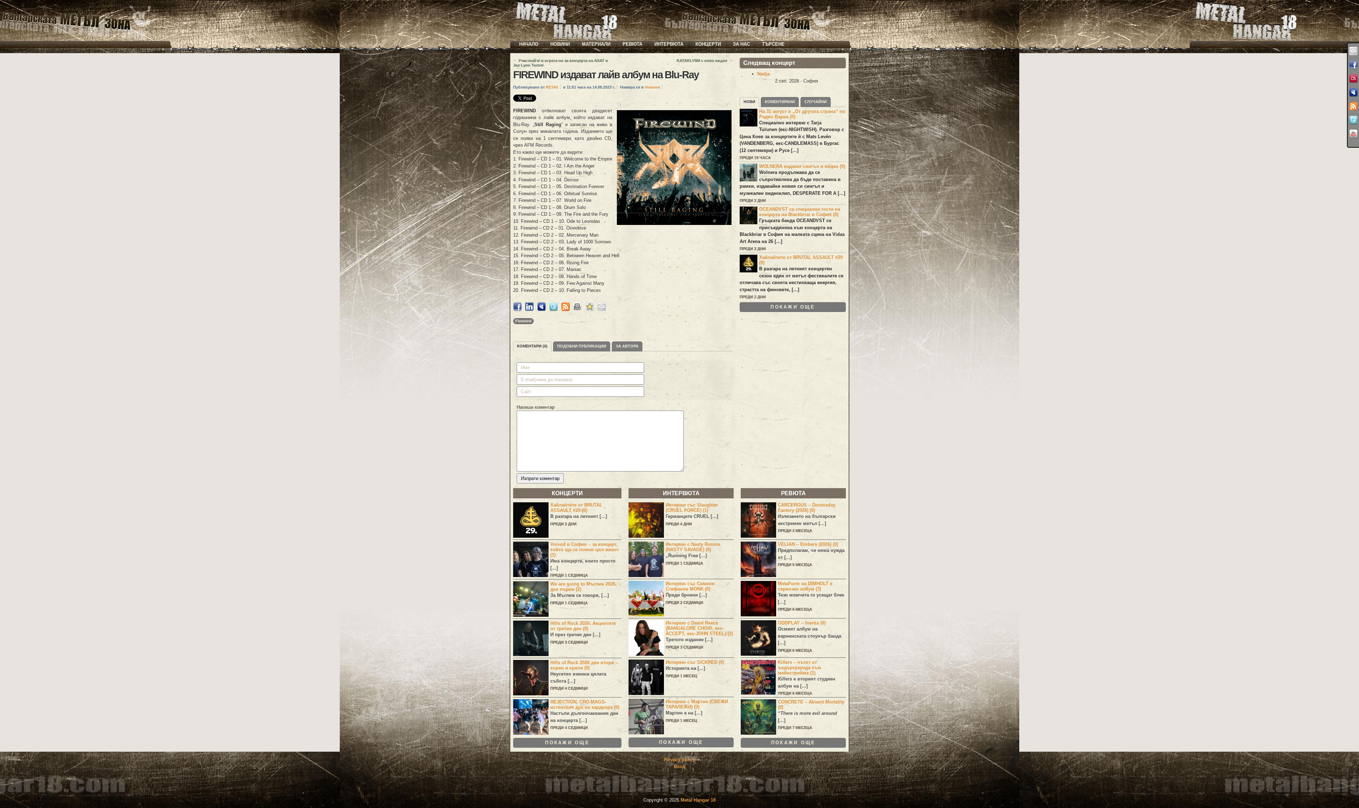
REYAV (552, 87)
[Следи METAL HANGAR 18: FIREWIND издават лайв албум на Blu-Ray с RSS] (565, 309)
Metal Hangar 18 (698, 800)
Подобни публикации (581, 346)
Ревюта (632, 44)
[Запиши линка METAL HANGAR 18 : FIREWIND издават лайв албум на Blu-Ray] (589, 309)
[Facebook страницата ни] (1353, 65)
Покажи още (792, 307)
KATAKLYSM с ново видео (702, 60)
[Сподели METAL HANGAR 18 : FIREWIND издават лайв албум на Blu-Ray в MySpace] (541, 309)
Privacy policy (679, 759)
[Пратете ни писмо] (1353, 51)
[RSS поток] (1353, 106)
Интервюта (668, 44)
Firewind (523, 321)
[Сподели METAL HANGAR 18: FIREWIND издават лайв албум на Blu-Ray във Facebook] (517, 309)
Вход (679, 766)
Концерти (708, 44)
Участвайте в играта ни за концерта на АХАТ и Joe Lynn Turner (560, 62)
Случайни (815, 102)
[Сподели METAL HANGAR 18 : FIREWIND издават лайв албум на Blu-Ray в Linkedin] (529, 309)
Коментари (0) (532, 346)
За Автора (627, 346)
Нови (749, 102)
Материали (596, 44)
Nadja (763, 74)
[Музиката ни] (1353, 78)
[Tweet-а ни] (1353, 120)
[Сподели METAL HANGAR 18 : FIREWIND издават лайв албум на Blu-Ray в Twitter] (553, 309)
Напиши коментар (536, 407)
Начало (528, 44)
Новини (560, 44)
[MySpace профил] (1353, 92)
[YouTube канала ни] (1353, 134)
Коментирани (780, 102)
